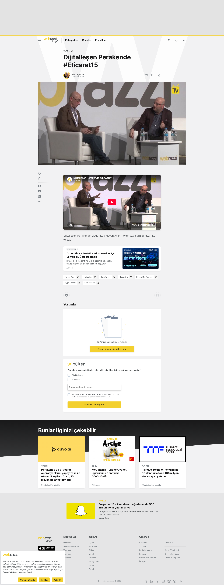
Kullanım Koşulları (172, 558)
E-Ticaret (93, 546)
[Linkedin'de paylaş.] (39, 196)
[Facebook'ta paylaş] (39, 186)
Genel (66, 51)
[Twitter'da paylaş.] (39, 191)
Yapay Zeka (94, 561)
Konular (86, 40)
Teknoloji (93, 558)
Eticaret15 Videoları (144, 277)
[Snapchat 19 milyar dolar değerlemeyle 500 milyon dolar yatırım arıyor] (80, 511)
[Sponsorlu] (140, 258)
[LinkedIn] (151, 581)
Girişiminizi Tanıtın (147, 558)
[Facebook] (174, 581)
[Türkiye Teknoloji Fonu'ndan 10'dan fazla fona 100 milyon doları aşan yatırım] (162, 449)
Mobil (91, 554)
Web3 (91, 569)
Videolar (67, 550)
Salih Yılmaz (106, 277)
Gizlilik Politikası (171, 554)
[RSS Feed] (179, 581)
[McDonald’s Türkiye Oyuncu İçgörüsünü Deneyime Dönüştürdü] (112, 449)
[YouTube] (157, 581)
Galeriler (67, 554)
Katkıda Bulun (145, 550)
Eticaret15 (123, 277)
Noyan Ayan (70, 277)
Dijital (91, 543)
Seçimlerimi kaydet (94, 404)
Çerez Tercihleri (171, 550)
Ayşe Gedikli (70, 283)
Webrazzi (96, 485)
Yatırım (44, 466)
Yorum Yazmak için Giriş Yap (112, 349)
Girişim (92, 550)
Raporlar (67, 558)
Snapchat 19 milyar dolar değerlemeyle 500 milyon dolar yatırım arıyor (126, 506)
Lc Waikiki (88, 277)
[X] (145, 581)
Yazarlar (142, 546)
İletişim (142, 561)
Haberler (67, 543)
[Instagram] (162, 581)
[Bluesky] (168, 581)
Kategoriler (71, 40)
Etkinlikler (101, 40)
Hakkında (143, 543)
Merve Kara (104, 518)
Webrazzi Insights (71, 546)
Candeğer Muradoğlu (50, 485)
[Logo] (51, 40)
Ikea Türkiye (89, 283)
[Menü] (39, 41)
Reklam (142, 554)
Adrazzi (69, 268)
